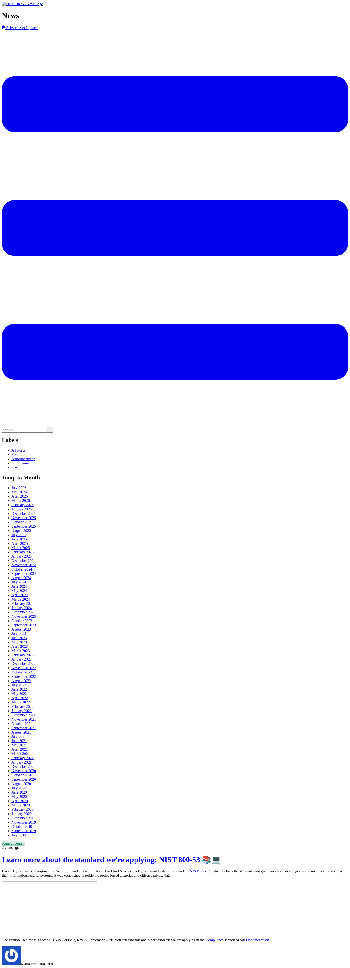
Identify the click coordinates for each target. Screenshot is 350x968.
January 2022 (21, 711)
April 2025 (19, 543)
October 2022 (21, 672)
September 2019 (23, 831)
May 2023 (19, 642)
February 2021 (22, 758)
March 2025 (20, 548)
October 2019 (21, 827)
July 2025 (18, 535)
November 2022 (23, 668)
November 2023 (23, 616)
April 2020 (19, 801)
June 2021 (19, 741)
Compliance (214, 940)
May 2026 (19, 492)
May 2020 (19, 797)
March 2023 (20, 651)
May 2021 (19, 745)
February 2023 (22, 655)
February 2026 (22, 505)
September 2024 (23, 573)
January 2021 (21, 762)
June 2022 (19, 689)
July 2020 (18, 788)
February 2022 (22, 706)
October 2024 (21, 569)
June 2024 (19, 586)
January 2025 (21, 556)
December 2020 (23, 766)
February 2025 (22, 552)
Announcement (23, 459)
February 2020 (22, 809)
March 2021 (20, 754)
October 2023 (21, 621)
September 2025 (23, 526)
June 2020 (19, 792)
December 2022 (23, 664)
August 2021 (21, 732)
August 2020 (21, 784)
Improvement (21, 463)
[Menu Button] (175, 425)
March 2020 (20, 805)
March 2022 (20, 702)
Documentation (257, 940)
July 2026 (18, 488)
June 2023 (19, 638)
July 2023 (18, 634)
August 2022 (21, 681)
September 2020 (23, 779)
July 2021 (18, 736)
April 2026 (19, 496)
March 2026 (20, 501)
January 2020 (21, 814)
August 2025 (21, 531)
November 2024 (23, 565)
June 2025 (19, 539)
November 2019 (23, 822)
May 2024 (19, 591)
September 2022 (23, 676)
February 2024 (22, 603)
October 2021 (21, 724)
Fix (13, 455)
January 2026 (21, 509)
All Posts (18, 450)
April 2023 (19, 646)
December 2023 (23, 612)
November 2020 (23, 771)
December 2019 (23, 818)
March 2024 (20, 599)
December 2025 (23, 513)
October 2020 (21, 775)
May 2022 (19, 694)
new (14, 467)
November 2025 (23, 518)
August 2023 (21, 629)
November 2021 (23, 719)
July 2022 (18, 685)
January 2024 (21, 608)
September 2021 (23, 728)
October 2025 (21, 522)
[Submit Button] (49, 430)
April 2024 (19, 595)
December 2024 (23, 561)
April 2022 (19, 698)
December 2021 (23, 715)
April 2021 (19, 749)
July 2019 (18, 835)
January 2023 (21, 659)
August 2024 (21, 578)
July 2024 (18, 582)
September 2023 (23, 625)
